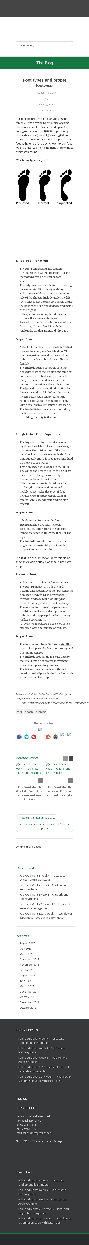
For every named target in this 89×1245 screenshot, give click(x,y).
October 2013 (28, 1007)
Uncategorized (46, 104)
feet (19, 712)
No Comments (46, 110)
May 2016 (25, 948)
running (41, 712)
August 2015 (27, 975)
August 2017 (27, 943)
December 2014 (29, 991)
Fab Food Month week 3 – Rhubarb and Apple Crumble (44, 896)
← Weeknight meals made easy (37, 817)
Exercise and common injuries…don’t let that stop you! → (44, 826)
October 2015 (28, 970)
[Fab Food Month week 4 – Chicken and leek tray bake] (59, 773)
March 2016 (27, 954)
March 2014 (27, 997)
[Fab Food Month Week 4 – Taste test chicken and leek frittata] (29, 773)
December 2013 (29, 1002)
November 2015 (29, 965)
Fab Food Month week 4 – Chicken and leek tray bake (59, 791)
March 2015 (27, 986)
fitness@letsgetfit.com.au (37, 1133)
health (29, 712)
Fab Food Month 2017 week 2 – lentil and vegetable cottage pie (45, 906)
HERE (24, 1141)
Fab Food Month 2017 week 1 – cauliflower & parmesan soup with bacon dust (46, 915)
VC (46, 98)
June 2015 (26, 981)
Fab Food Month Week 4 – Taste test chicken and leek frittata (42, 877)
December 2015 (29, 959)
